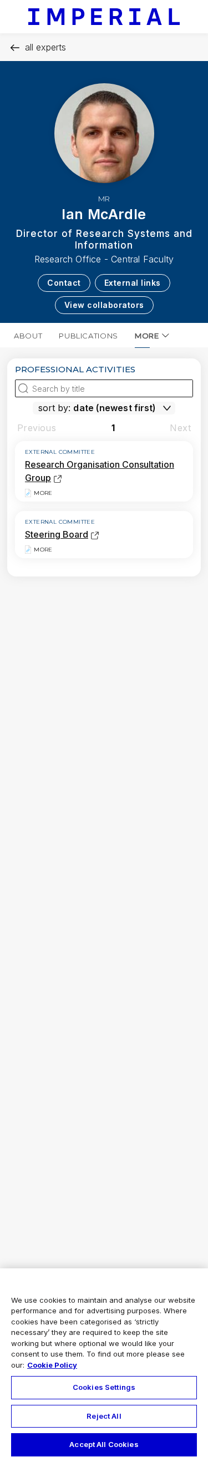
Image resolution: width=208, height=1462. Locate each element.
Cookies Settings (104, 1387)
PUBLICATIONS (88, 335)
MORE (147, 335)
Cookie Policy (52, 1364)
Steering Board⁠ (56, 534)
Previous (36, 427)
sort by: (54, 407)
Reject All (104, 1416)
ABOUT (28, 335)
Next (180, 427)
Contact (64, 282)
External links (132, 282)
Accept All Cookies (103, 1444)
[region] (104, 1365)
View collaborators (104, 305)
